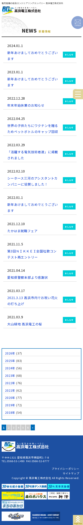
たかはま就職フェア (22, 230)
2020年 (10, 397)
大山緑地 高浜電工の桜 (24, 324)
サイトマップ (71, 473)
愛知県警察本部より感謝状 (27, 277)
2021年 (10, 390)
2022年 (10, 383)
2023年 (10, 375)
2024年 (10, 368)
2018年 (10, 412)
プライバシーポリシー (65, 469)
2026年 (10, 353)
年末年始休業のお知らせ (26, 105)
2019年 (10, 405)
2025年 (10, 361)
